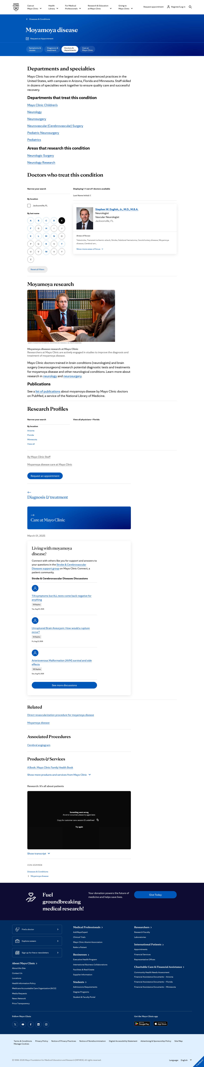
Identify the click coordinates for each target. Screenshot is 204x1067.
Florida (30, 435)
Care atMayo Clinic (87, 49)
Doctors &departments (70, 49)
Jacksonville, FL (40, 205)
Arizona (30, 430)
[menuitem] (35, 49)
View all (31, 444)
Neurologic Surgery (40, 155)
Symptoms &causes (35, 49)
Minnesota (32, 439)
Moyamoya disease (52, 30)
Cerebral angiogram (38, 745)
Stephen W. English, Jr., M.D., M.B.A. (116, 209)
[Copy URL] (97, 820)
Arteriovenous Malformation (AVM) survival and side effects (62, 662)
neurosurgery (72, 376)
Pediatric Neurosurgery (43, 133)
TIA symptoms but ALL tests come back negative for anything (61, 597)
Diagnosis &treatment (52, 49)
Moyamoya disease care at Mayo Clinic (49, 464)
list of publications (48, 391)
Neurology (34, 112)
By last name (33, 213)
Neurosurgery (36, 119)
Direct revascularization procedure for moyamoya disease (60, 715)
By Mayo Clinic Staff (38, 456)
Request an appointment (45, 476)
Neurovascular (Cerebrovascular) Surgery (55, 126)
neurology (50, 376)
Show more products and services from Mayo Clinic (57, 774)
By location (32, 199)
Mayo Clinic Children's (42, 105)
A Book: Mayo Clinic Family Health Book (50, 767)
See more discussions (64, 685)
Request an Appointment (41, 38)
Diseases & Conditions (39, 19)
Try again (79, 827)
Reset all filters (37, 269)
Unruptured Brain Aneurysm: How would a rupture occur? (61, 630)
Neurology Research (41, 162)
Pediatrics (34, 140)
